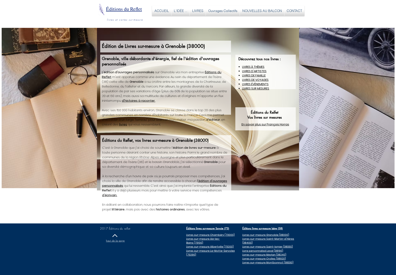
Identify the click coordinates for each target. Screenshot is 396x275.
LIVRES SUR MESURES (255, 88)
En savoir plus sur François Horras (265, 124)
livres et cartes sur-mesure (125, 19)
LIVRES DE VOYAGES (255, 80)
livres (123, 124)
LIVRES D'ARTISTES (254, 71)
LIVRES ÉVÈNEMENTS (255, 84)
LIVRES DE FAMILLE (254, 75)
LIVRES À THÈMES (253, 67)
